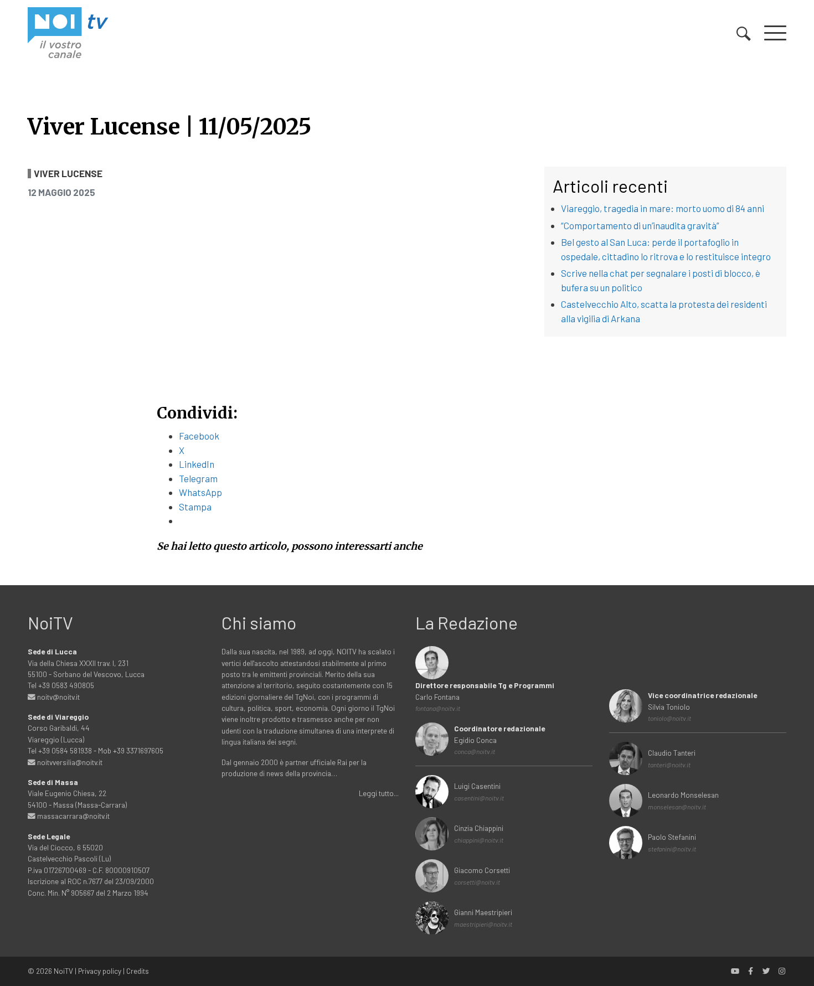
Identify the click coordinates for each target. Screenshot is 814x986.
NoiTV (63, 970)
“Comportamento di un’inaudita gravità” (640, 225)
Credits (137, 970)
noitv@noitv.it (57, 696)
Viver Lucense (68, 173)
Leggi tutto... (379, 793)
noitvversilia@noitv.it (68, 762)
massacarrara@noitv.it (72, 815)
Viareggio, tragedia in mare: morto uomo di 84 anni (662, 208)
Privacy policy (99, 970)
